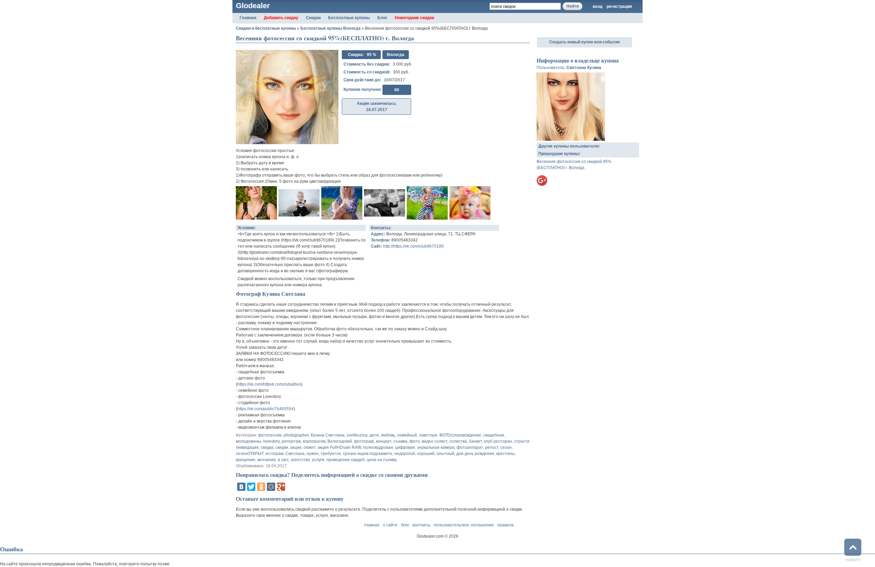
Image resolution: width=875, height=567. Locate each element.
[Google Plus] (281, 487)
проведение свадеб (345, 459)
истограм (274, 453)
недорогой (404, 453)
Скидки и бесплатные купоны (266, 28)
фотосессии (270, 435)
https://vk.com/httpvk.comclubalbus (269, 384)
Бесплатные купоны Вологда (330, 28)
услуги (318, 459)
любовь (388, 435)
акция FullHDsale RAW (339, 447)
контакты (421, 525)
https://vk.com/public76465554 (265, 408)
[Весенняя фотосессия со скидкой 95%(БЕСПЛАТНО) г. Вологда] (256, 216)
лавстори (428, 435)
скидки (281, 447)
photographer (296, 435)
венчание (266, 459)
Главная (248, 17)
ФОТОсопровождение (460, 435)
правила (505, 525)
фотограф (364, 441)
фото (414, 441)
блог (405, 525)
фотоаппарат (470, 447)
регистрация (619, 6)
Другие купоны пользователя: (569, 146)
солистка (458, 441)
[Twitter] (251, 487)
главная (371, 525)
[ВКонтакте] (241, 487)
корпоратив (314, 441)
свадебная (493, 435)
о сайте (390, 525)
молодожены (248, 441)
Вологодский (339, 441)
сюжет (309, 447)
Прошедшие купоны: (559, 153)
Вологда (395, 54)
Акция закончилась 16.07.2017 (376, 106)
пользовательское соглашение (464, 525)
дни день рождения (475, 453)
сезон (506, 447)
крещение (245, 459)
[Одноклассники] (261, 487)
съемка (400, 441)
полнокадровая (378, 447)
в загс (283, 459)
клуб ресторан (498, 441)
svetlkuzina (357, 435)
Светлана (295, 453)
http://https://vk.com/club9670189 (413, 246)
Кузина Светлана (328, 435)
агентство (300, 459)
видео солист (434, 441)
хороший (425, 453)
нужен (313, 453)
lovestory (271, 441)
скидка (267, 447)
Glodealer (253, 5)
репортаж (291, 441)
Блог (382, 17)
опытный (445, 453)
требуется (331, 453)
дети (374, 435)
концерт (383, 441)
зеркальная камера (436, 447)
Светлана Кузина (583, 67)
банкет (475, 441)
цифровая (405, 447)
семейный (407, 435)
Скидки (313, 17)
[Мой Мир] (271, 487)
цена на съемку (382, 459)
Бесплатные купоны (349, 17)
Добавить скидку (281, 17)
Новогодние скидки (414, 17)
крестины (505, 453)
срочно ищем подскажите (367, 453)
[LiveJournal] (291, 487)
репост (491, 447)
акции (295, 447)
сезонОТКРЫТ (250, 453)
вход (598, 6)
